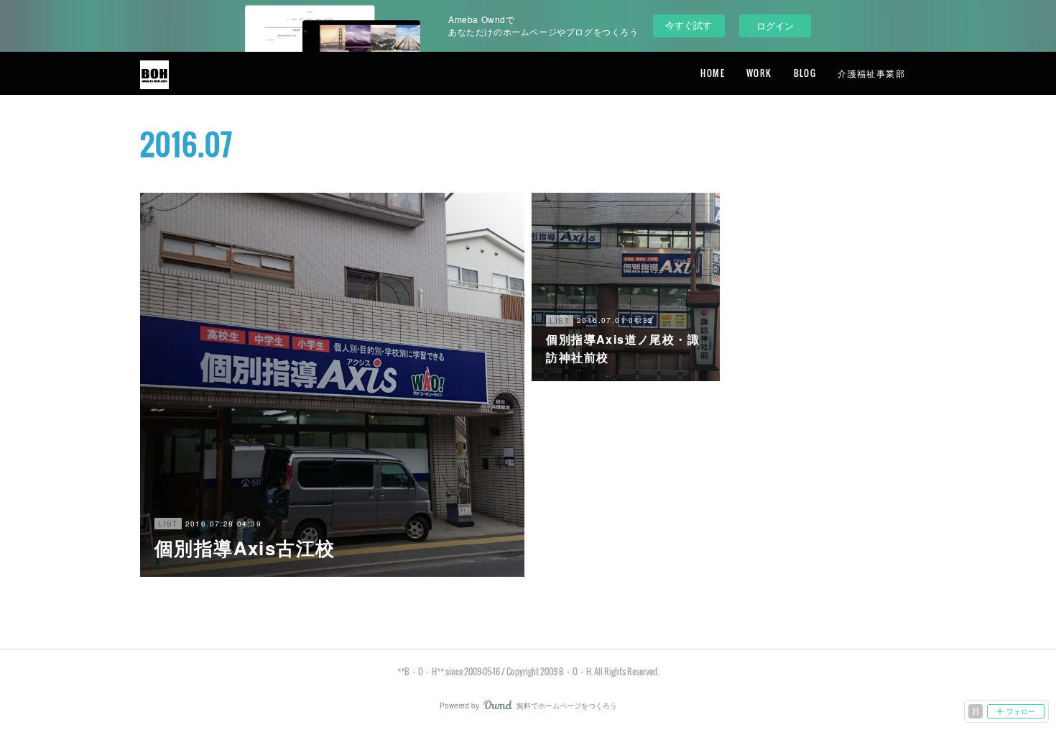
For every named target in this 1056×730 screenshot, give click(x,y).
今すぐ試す (688, 25)
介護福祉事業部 (871, 73)
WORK (759, 73)
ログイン (775, 25)
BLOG (805, 73)
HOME (712, 73)
